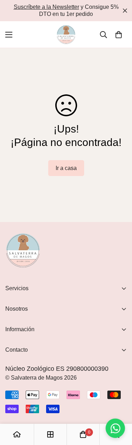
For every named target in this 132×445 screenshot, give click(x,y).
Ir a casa (66, 168)
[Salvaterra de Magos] (66, 34)
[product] (17, 434)
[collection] (50, 434)
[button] (119, 35)
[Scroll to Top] (119, 407)
